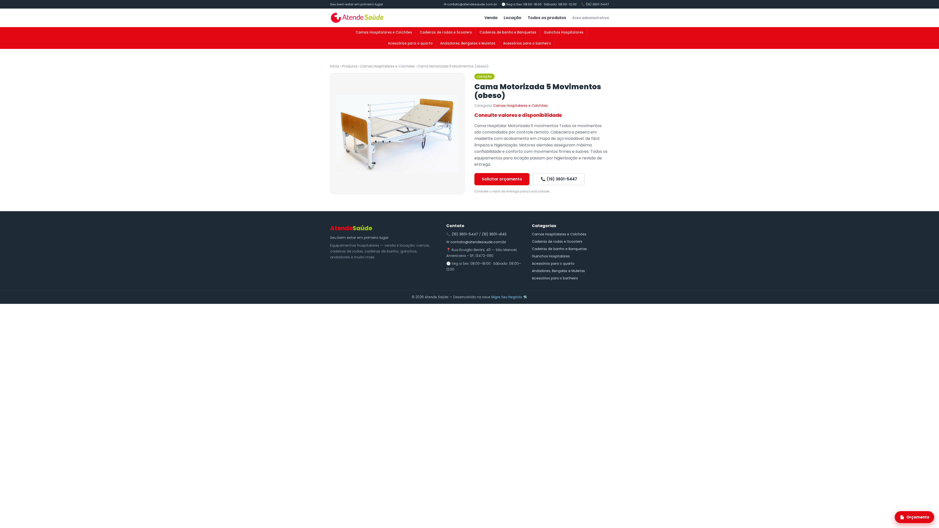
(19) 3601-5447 (465, 234)
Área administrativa (590, 17)
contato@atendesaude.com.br (478, 242)
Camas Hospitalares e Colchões (384, 32)
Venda (490, 18)
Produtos (349, 66)
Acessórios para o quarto (410, 43)
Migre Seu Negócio (506, 297)
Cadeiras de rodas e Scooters (446, 32)
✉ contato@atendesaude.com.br (470, 4)
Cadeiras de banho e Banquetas (508, 32)
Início (334, 66)
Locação (512, 18)
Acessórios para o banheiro (527, 43)
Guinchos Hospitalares (563, 32)
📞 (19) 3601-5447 (595, 4)
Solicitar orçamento (502, 179)
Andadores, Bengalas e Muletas (467, 43)
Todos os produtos (547, 18)
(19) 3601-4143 (494, 234)
